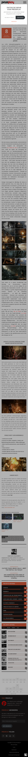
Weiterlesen (14, 21)
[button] (25, 754)
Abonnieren (20, 17)
